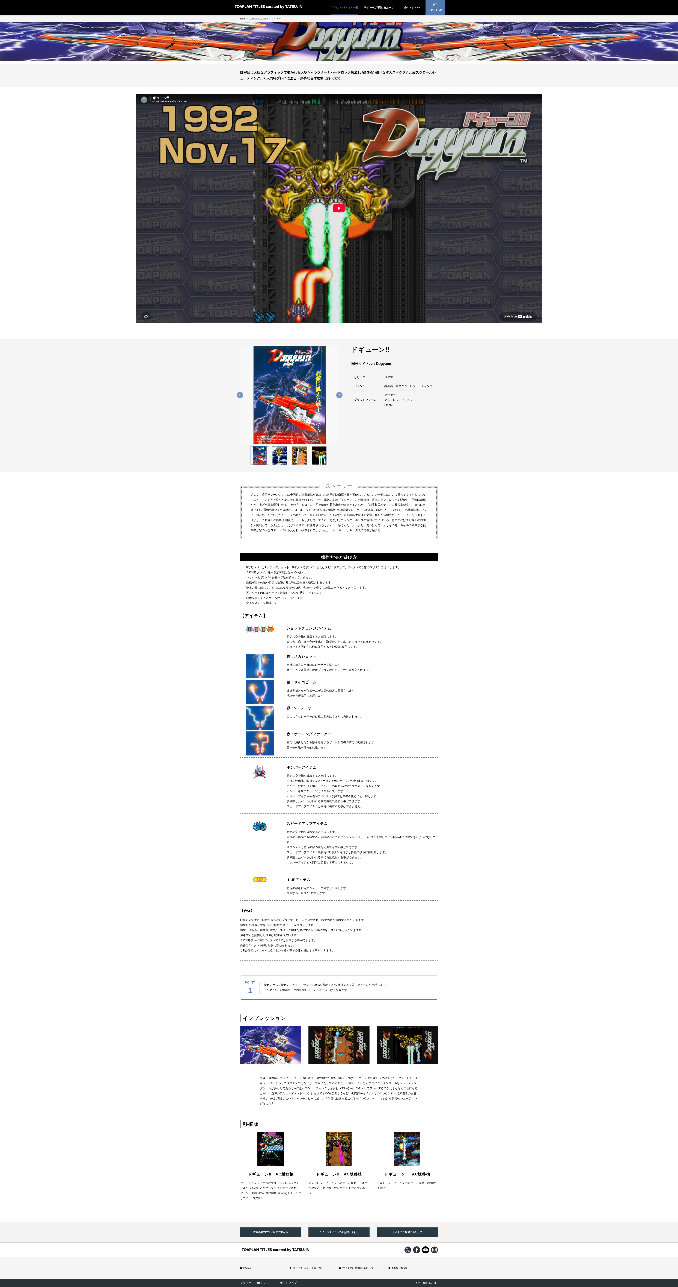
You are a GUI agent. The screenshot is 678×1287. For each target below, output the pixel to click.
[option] (289, 395)
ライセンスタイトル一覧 (344, 7)
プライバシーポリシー (254, 1282)
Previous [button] (240, 394)
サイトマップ (288, 1282)
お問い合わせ (400, 1267)
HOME (247, 1267)
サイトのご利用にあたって (379, 7)
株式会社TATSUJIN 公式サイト (270, 1232)
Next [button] (339, 394)
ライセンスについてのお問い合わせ (339, 1232)
